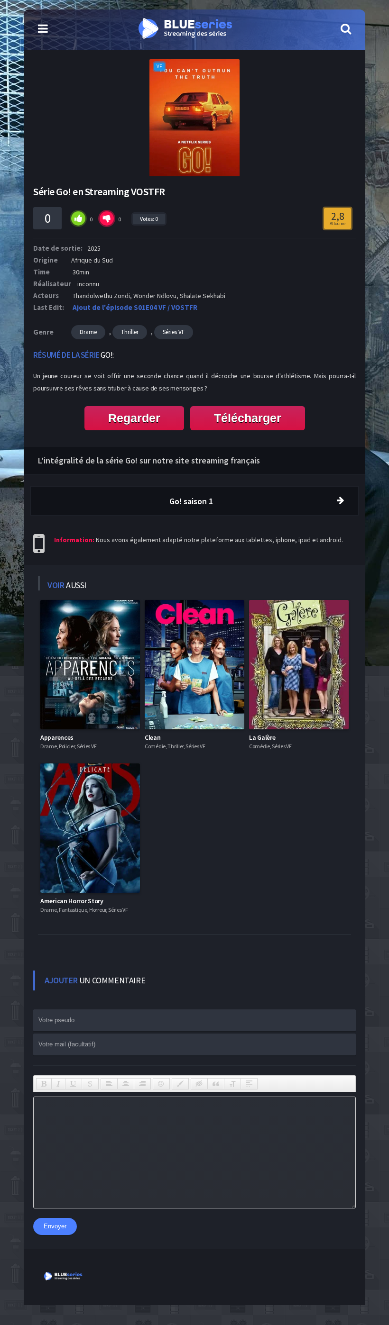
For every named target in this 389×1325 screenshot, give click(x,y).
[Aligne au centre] (125, 1083)
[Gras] (44, 1083)
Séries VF (174, 332)
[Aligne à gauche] (109, 1083)
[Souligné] (73, 1083)
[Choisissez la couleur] (180, 1083)
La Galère (262, 737)
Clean (153, 737)
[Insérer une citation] (215, 1083)
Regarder (134, 418)
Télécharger (247, 418)
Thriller (130, 332)
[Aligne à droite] (142, 1083)
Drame (88, 332)
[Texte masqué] (199, 1083)
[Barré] (90, 1083)
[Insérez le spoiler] (249, 1083)
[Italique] (58, 1083)
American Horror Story (71, 901)
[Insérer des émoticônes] (161, 1083)
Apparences (57, 737)
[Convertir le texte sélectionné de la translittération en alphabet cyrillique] (232, 1083)
